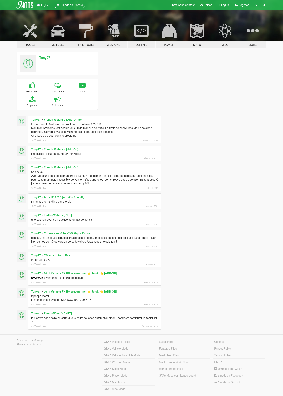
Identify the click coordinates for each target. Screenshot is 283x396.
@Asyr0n (37, 278)
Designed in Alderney (30, 340)
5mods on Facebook (230, 375)
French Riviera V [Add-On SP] (63, 119)
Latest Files (166, 342)
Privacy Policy (222, 348)
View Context (40, 140)
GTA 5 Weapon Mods (117, 362)
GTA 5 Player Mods (115, 375)
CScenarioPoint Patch (58, 255)
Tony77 (44, 57)
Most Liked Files (169, 355)
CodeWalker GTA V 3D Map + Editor (67, 233)
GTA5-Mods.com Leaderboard (177, 375)
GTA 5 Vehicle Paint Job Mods (122, 355)
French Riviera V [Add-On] (61, 149)
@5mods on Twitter (229, 369)
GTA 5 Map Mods (114, 382)
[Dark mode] (256, 5)
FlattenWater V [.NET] (58, 215)
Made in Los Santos (29, 344)
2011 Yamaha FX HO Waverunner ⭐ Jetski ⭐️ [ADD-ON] (80, 273)
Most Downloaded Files (173, 362)
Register (243, 5)
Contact (219, 342)
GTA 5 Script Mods (115, 369)
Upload (207, 5)
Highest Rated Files (171, 369)
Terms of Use (222, 355)
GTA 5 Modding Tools (117, 342)
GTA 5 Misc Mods (114, 389)
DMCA (218, 362)
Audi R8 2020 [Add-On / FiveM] (64, 197)
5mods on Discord (228, 382)
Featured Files (168, 348)
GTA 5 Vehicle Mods (116, 348)
